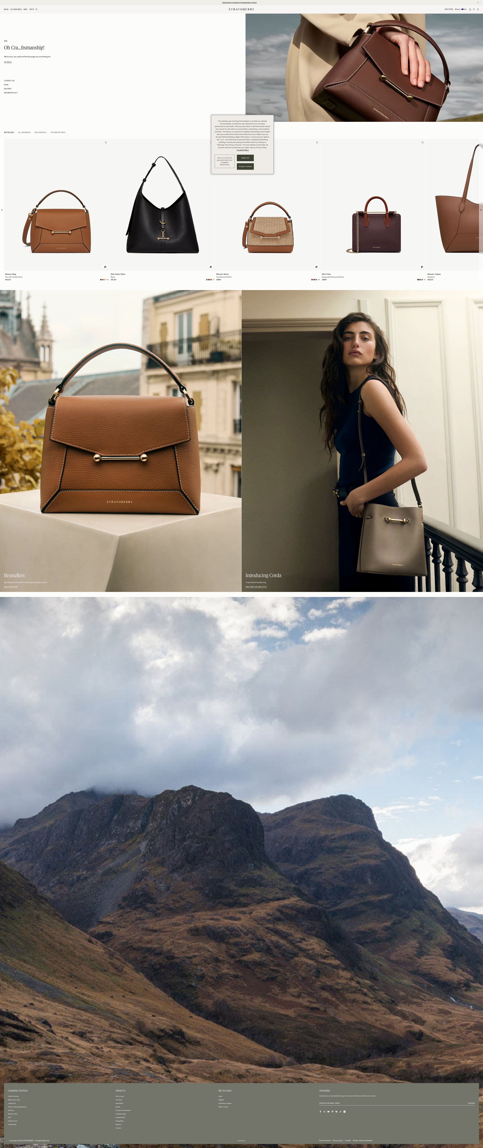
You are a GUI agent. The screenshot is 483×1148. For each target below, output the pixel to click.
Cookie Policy (243, 150)
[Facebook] (320, 1112)
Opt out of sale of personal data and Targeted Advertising (224, 161)
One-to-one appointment (17, 1107)
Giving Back (120, 1121)
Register (221, 1100)
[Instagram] (324, 1112)
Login (220, 1096)
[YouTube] (328, 1112)
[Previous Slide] (2, 210)
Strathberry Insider (224, 1103)
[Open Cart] (477, 9)
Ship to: (460, 9)
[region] (242, 144)
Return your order (14, 1100)
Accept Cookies (245, 166)
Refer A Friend (223, 1107)
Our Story (119, 1100)
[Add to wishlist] (106, 143)
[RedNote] (345, 1112)
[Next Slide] (481, 210)
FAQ (9, 1117)
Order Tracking (13, 1096)
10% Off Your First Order (239, 2)
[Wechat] (336, 1112)
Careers (118, 1128)
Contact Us (12, 1103)
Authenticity (12, 1124)
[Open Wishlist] (473, 9)
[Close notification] (477, 2)
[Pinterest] (332, 1112)
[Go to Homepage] (241, 9)
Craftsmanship (121, 1114)
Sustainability (120, 1117)
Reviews (118, 1124)
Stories (118, 1107)
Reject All (245, 158)
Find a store (120, 1096)
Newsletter (119, 1103)
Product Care (12, 1121)
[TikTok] (340, 1112)
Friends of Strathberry (123, 1110)
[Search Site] (36, 9)
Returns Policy (13, 1114)
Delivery (11, 1110)
